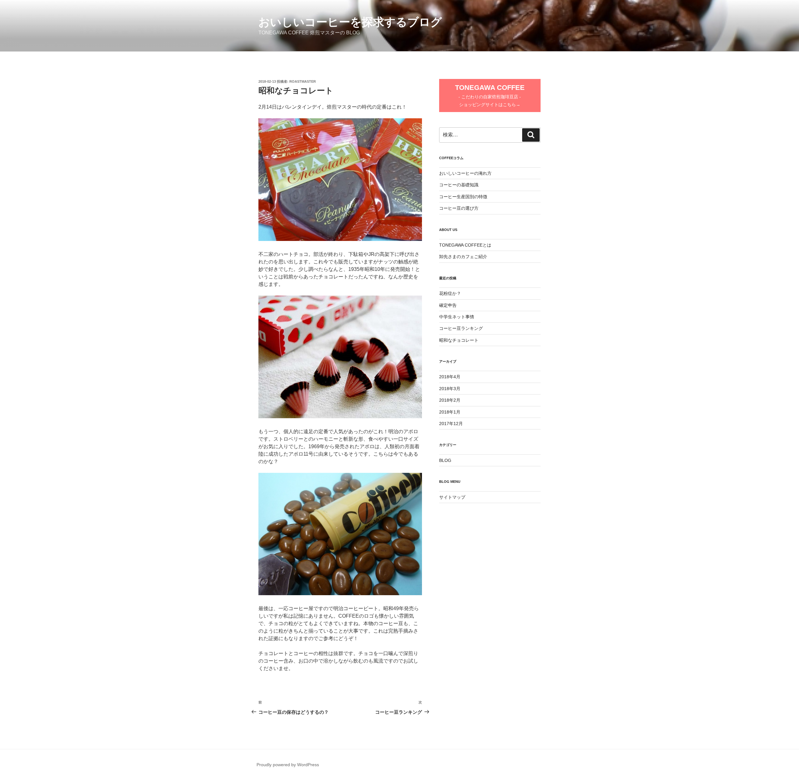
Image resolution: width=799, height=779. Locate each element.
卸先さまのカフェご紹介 (463, 256)
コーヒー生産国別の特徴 (463, 196)
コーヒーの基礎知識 (458, 184)
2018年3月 (449, 388)
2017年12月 (451, 423)
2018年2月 (449, 400)
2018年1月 (449, 411)
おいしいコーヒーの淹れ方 (465, 173)
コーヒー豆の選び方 (458, 208)
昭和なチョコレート (458, 340)
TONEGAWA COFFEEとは (465, 245)
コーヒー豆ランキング (461, 328)
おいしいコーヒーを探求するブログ (350, 22)
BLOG (445, 460)
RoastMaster (302, 81)
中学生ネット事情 (456, 316)
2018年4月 (449, 376)
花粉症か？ (450, 293)
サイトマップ (452, 497)
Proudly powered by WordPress (288, 764)
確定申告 (448, 305)
